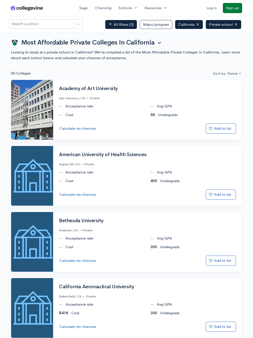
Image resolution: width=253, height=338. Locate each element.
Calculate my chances (77, 128)
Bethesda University (81, 220)
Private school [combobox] (221, 24)
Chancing (103, 7)
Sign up (232, 7)
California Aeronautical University (96, 287)
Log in (212, 7)
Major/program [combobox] (156, 24)
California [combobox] (186, 24)
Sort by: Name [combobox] (225, 73)
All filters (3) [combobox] (121, 24)
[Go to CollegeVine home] (27, 8)
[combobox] (12, 24)
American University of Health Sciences (103, 154)
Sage (83, 7)
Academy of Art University (88, 88)
